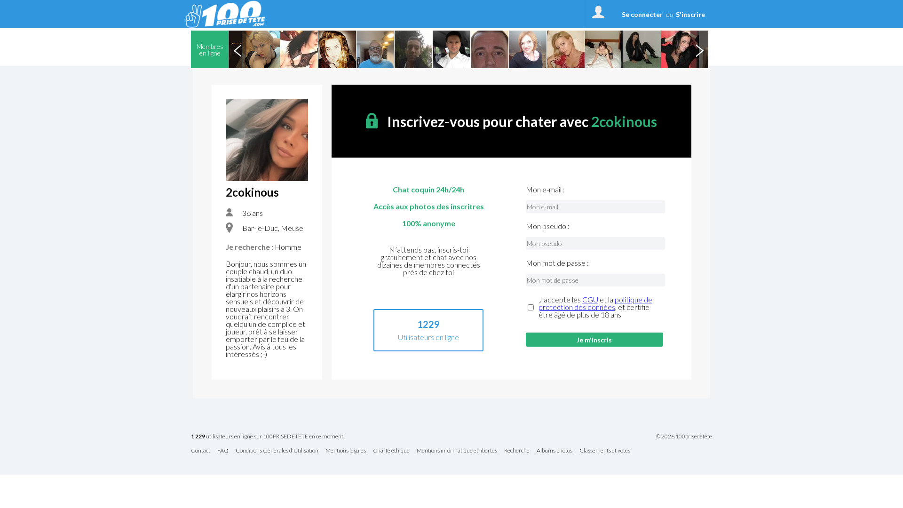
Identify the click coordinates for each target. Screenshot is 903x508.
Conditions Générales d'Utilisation (277, 451)
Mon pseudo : (548, 226)
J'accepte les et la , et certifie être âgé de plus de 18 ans (595, 307)
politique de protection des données (595, 303)
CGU (590, 299)
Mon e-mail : (545, 189)
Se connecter (642, 14)
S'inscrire (690, 14)
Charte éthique (391, 451)
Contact (200, 451)
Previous (237, 49)
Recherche (517, 451)
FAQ (223, 451)
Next (699, 49)
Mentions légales (345, 451)
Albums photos (554, 451)
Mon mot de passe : (557, 263)
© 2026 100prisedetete (684, 436)
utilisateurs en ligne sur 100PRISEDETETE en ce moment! (268, 437)
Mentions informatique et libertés (457, 451)
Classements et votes (604, 451)
